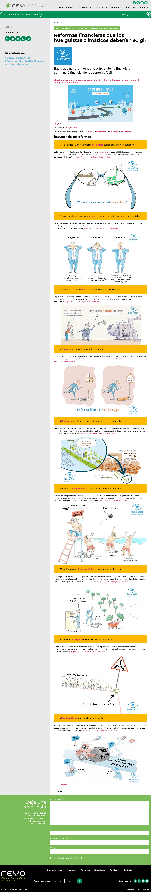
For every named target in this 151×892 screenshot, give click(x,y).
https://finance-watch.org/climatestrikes (93, 157)
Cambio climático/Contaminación (71, 28)
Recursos (99, 7)
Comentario (56, 799)
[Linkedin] (142, 2)
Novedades (116, 7)
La (57, 123)
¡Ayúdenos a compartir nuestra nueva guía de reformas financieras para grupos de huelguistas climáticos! (97, 81)
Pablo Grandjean (60, 784)
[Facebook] (134, 2)
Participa (130, 7)
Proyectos (83, 7)
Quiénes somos (64, 7)
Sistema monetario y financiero (103, 28)
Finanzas (22, 64)
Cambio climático (19, 58)
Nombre (54, 829)
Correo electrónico (59, 839)
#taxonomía (103, 152)
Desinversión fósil (19, 61)
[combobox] (133, 14)
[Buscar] (148, 14)
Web (52, 848)
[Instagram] (138, 2)
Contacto (143, 7)
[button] (7, 38)
